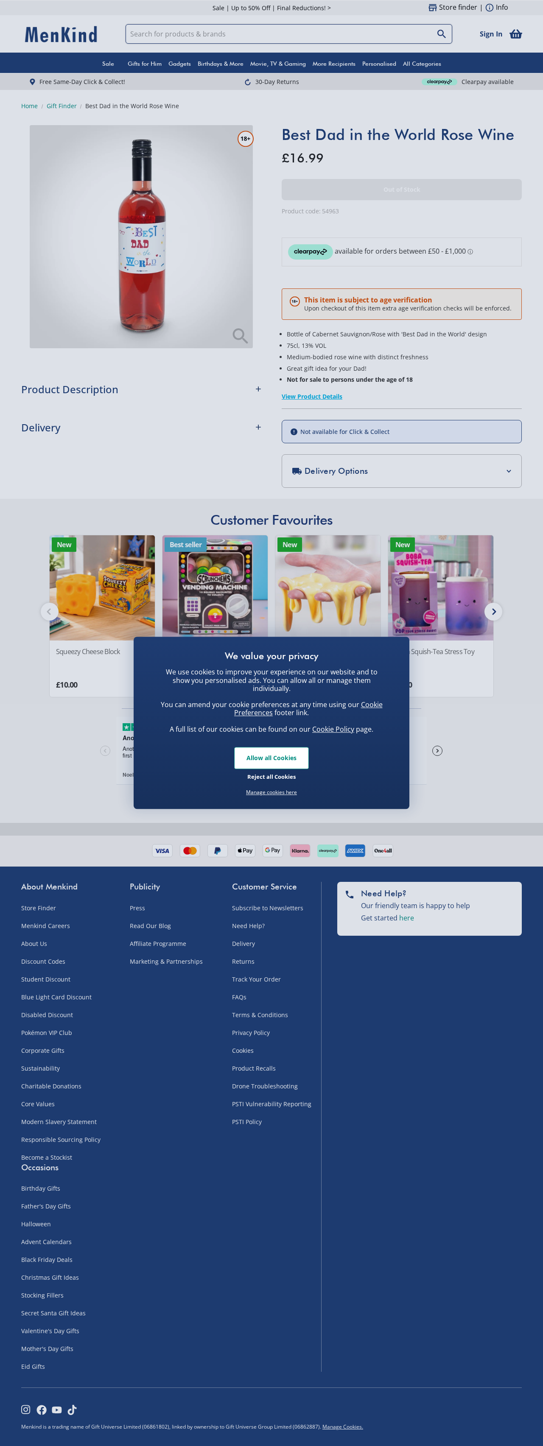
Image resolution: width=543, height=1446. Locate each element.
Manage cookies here (271, 792)
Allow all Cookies (271, 758)
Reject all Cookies (271, 776)
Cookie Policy (333, 729)
